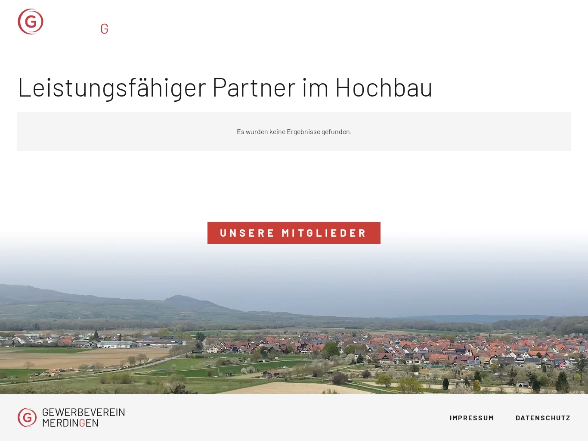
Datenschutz (543, 417)
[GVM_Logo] (89, 21)
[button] (515, 21)
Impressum (472, 417)
